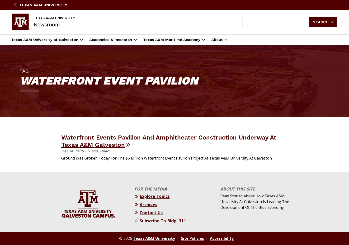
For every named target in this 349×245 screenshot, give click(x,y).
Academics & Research (110, 39)
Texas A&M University (43, 5)
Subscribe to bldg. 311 (163, 221)
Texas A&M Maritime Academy (171, 39)
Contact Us (151, 212)
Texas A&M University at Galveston (44, 39)
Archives (148, 204)
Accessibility (222, 238)
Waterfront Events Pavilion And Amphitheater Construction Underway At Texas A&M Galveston (168, 141)
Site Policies (192, 238)
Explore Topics (155, 196)
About (217, 39)
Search (321, 22)
